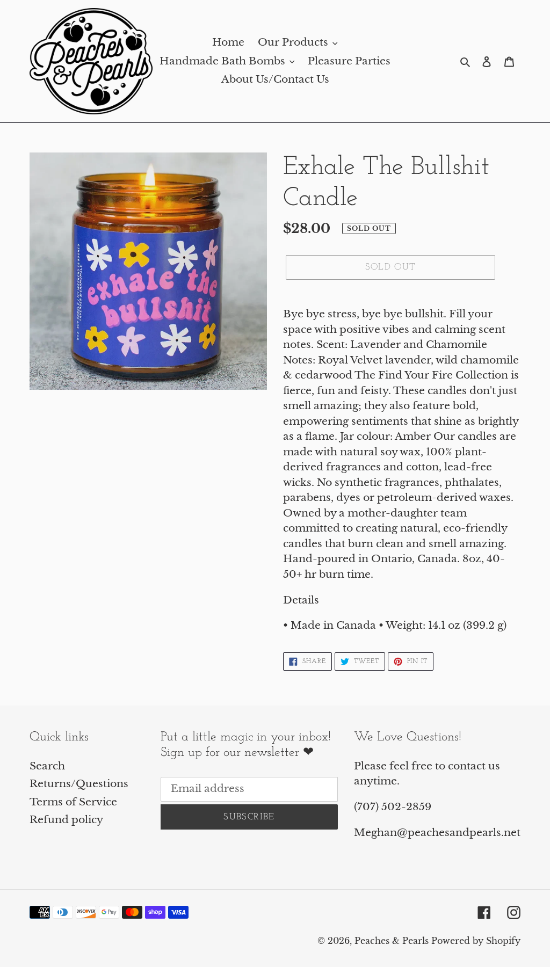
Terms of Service (73, 802)
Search (47, 766)
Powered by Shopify (475, 940)
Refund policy (66, 819)
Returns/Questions (79, 783)
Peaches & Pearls (391, 940)
